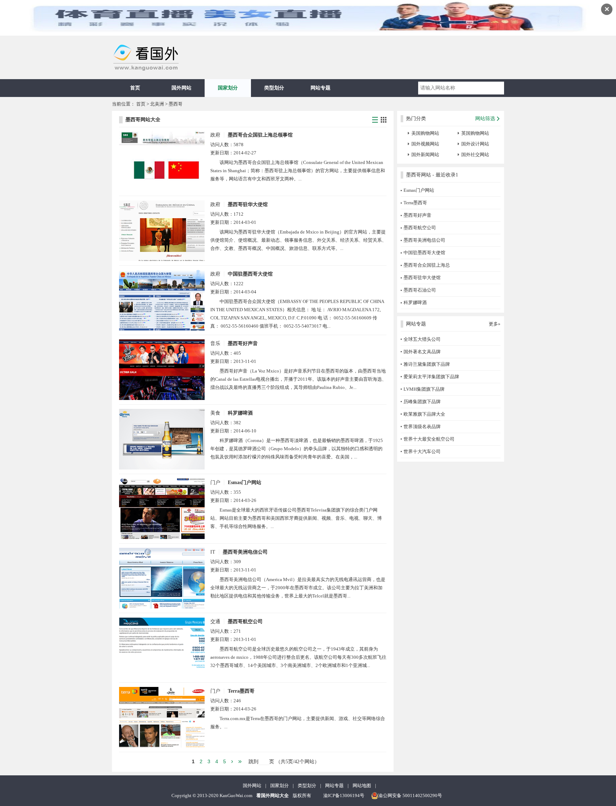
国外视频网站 (425, 144)
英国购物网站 (475, 133)
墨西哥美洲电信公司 (245, 552)
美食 (215, 413)
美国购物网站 (425, 133)
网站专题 (320, 88)
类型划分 (274, 88)
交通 (215, 621)
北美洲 (157, 104)
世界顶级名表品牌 (422, 426)
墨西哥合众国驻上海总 (427, 265)
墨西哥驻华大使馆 (248, 204)
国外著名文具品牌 (422, 351)
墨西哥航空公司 (245, 621)
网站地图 (362, 785)
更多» (494, 324)
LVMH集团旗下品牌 (424, 389)
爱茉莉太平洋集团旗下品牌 (431, 376)
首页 (135, 88)
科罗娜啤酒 (240, 413)
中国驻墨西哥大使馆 (250, 274)
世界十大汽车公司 (422, 451)
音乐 (215, 343)
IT (212, 552)
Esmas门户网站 (244, 482)
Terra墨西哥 (241, 691)
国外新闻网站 (425, 154)
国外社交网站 (475, 154)
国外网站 (181, 88)
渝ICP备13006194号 (343, 795)
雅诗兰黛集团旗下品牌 (427, 364)
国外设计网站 (475, 144)
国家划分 (228, 88)
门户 (215, 482)
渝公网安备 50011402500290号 (410, 795)
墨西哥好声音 (243, 343)
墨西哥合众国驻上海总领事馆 (260, 135)
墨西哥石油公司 (420, 290)
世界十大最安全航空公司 (429, 439)
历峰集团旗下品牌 (422, 401)
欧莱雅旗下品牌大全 (424, 414)
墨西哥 (176, 104)
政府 (215, 135)
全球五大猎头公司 (422, 339)
